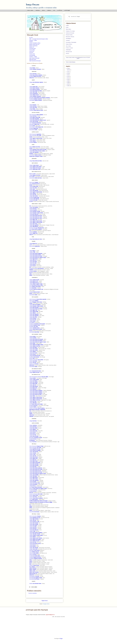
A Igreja (67, 25)
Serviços (67, 53)
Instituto (34, 169)
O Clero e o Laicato (69, 47)
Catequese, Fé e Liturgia (70, 31)
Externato (38, 488)
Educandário (39, 97)
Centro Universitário (35, 135)
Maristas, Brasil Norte (33, 45)
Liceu (33, 499)
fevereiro (68, 69)
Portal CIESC (31, 51)
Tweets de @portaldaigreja (70, 62)
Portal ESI (31, 52)
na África (59, 10)
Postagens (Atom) (46, 603)
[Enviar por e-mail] (31, 587)
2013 (68, 74)
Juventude (68, 40)
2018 (68, 68)
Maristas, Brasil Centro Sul (34, 44)
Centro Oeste (30, 10)
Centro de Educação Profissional (38, 376)
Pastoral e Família (69, 34)
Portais (67, 27)
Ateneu (34, 146)
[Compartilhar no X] (34, 587)
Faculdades (33, 326)
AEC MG (31, 37)
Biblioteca (32, 173)
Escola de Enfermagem (36, 227)
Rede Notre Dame (32, 59)
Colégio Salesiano (32, 139)
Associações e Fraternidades (71, 42)
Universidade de (34, 576)
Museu (31, 176)
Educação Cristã (69, 51)
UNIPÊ (30, 244)
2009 (68, 81)
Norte (43, 10)
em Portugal (67, 10)
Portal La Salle (32, 53)
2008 (68, 82)
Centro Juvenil (33, 182)
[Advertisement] (58, 627)
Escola (32, 125)
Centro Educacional (36, 114)
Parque (33, 441)
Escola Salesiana (36, 126)
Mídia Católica (68, 29)
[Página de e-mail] (29, 586)
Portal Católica (32, 49)
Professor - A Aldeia (33, 56)
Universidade (35, 100)
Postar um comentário (32, 593)
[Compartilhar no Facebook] (35, 587)
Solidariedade (68, 49)
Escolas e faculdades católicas (34, 43)
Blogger (61, 638)
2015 (68, 71)
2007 (68, 84)
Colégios (33, 547)
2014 (68, 73)
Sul (54, 10)
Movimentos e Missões (70, 36)
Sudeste (49, 10)
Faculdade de (37, 323)
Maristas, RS (31, 47)
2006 (68, 85)
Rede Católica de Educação (34, 58)
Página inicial (44, 600)
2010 (68, 79)
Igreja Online (32, 4)
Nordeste (38, 10)
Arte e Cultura (68, 46)
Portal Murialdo (32, 55)
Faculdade (35, 76)
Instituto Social (33, 363)
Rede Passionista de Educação (35, 60)
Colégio (32, 67)
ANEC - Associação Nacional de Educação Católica (38, 38)
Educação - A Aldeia (33, 40)
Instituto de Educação (36, 359)
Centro (35, 122)
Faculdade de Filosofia (36, 268)
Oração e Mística (69, 44)
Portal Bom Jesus (32, 48)
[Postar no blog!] (33, 587)
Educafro (31, 41)
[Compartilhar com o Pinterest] (36, 587)
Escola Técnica (34, 246)
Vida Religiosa (68, 38)
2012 (68, 76)
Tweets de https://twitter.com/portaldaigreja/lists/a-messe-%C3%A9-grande (78, 58)
